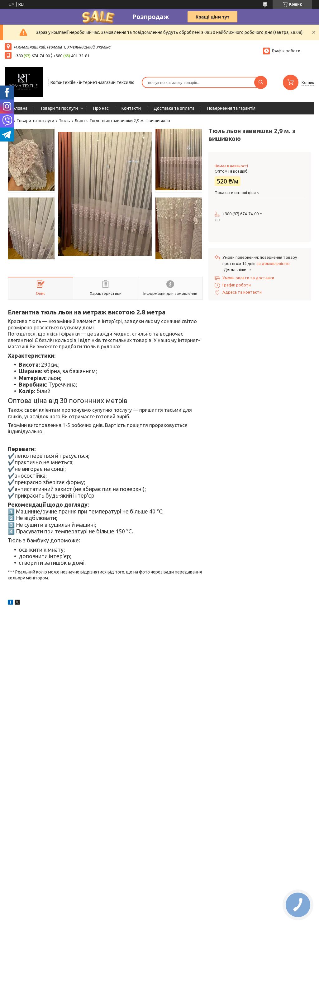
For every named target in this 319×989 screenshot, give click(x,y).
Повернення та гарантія (231, 108)
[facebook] (10, 603)
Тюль (64, 120)
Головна (19, 108)
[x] (17, 603)
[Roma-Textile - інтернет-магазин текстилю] (24, 81)
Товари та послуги (59, 108)
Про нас (101, 108)
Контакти (131, 108)
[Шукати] (260, 82)
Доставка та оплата (174, 108)
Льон (79, 120)
